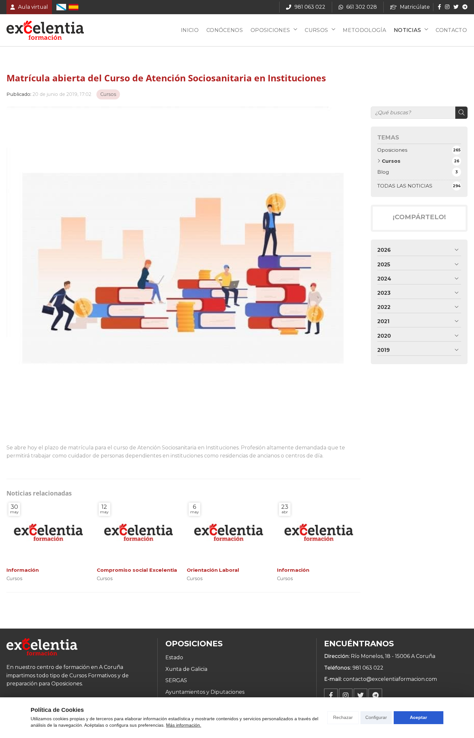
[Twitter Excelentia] (360, 695)
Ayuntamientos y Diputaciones (204, 692)
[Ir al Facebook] (439, 6)
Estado (174, 657)
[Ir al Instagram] (447, 6)
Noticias (407, 30)
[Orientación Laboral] (229, 532)
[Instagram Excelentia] (345, 695)
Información (22, 570)
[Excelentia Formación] (45, 30)
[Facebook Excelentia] (331, 695)
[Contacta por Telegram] (464, 6)
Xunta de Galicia (186, 669)
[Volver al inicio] (41, 648)
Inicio (190, 30)
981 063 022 (367, 668)
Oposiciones (270, 30)
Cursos (316, 30)
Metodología (364, 30)
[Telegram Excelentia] (375, 695)
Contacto (451, 30)
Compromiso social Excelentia (137, 570)
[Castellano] (73, 7)
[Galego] (61, 7)
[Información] (48, 532)
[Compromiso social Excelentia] (139, 532)
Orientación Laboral (213, 570)
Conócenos (224, 30)
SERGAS (176, 680)
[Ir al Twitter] (456, 6)
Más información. (183, 725)
